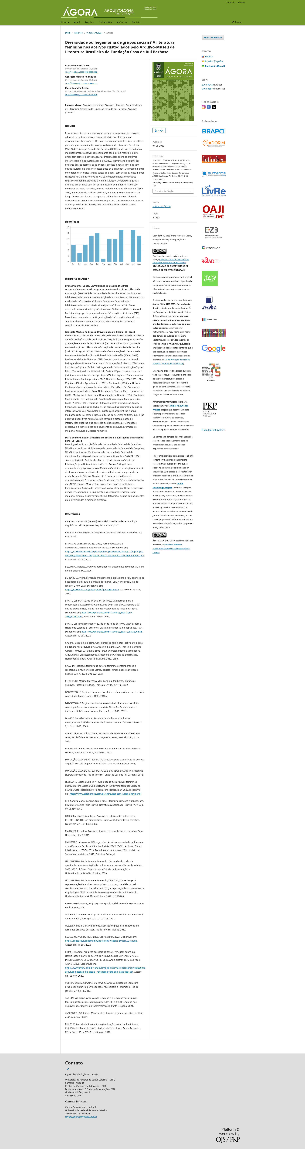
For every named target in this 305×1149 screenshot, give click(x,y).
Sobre (63, 22)
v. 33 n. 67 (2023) (94, 32)
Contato (136, 22)
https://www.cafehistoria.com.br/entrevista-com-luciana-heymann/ (106, 793)
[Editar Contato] (68, 1069)
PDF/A (160, 130)
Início (67, 32)
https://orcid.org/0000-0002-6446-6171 (81, 83)
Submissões (105, 22)
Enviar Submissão (213, 37)
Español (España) (214, 61)
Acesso (241, 2)
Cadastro (230, 2)
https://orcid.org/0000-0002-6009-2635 (81, 95)
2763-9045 (207, 84)
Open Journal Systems (213, 429)
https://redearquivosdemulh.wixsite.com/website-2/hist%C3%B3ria (101, 940)
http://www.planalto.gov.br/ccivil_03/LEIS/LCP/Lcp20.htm (111, 631)
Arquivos (89, 22)
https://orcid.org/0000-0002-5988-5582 (81, 72)
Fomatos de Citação (164, 191)
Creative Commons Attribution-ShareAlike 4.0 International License (171, 548)
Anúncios (122, 22)
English (209, 56)
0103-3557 (207, 88)
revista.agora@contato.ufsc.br (81, 1116)
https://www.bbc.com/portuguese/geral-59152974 (92, 589)
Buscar (238, 22)
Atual (77, 22)
